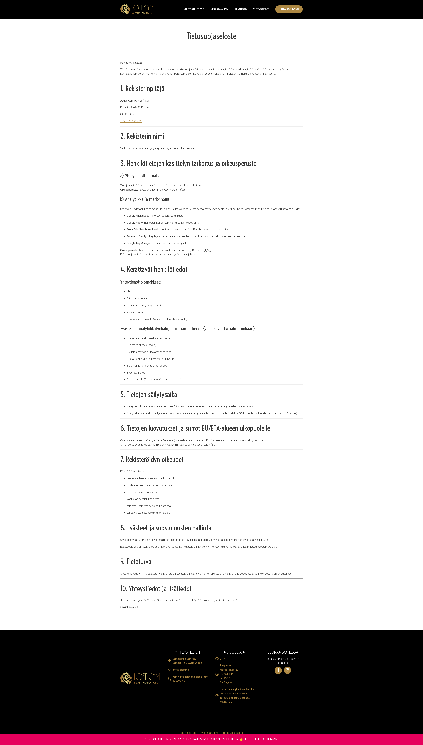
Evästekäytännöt (209, 732)
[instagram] (287, 670)
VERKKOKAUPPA (220, 9)
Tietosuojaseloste (233, 732)
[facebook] (278, 670)
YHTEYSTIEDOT (261, 9)
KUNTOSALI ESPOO (194, 9)
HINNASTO (241, 9)
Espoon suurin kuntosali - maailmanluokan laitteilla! (191, 739)
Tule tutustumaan (261, 739)
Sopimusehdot (188, 732)
